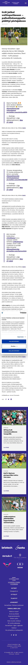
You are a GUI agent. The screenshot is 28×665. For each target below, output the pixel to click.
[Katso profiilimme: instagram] (16, 635)
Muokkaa (13, 346)
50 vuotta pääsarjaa (14, 623)
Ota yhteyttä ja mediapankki (14, 630)
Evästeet (17, 654)
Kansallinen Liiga (14, 608)
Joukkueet (14, 602)
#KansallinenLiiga (12, 108)
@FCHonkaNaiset (12, 178)
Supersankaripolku (14, 616)
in (11, 399)
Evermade (18, 662)
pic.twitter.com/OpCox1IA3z (16, 251)
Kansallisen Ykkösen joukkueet (14, 605)
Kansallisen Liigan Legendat (14, 625)
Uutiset (14, 588)
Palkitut (14, 628)
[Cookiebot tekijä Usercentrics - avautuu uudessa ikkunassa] (20, 313)
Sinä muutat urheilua (14, 621)
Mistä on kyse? (14, 611)
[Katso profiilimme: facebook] (11, 635)
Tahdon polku (14, 618)
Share (6, 399)
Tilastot (14, 598)
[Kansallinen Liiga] (14, 579)
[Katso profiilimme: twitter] (14, 635)
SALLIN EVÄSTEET (14, 341)
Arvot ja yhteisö (14, 614)
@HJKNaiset (10, 238)
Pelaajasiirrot (14, 591)
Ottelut (14, 594)
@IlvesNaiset (11, 110)
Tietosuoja (11, 654)
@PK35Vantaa (18, 242)
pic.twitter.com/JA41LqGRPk (16, 112)
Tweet (8, 399)
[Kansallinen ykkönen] (14, 583)
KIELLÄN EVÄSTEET (14, 350)
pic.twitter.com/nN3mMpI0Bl (16, 180)
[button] (26, 3)
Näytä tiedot (20, 336)
